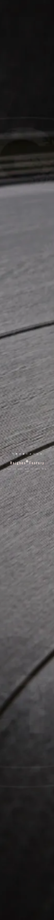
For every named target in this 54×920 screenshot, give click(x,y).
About (14, 469)
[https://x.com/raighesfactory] (34, 454)
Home (9, 469)
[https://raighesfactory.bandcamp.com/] (27, 454)
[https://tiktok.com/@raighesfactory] (30, 454)
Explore (44, 469)
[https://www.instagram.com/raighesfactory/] (20, 454)
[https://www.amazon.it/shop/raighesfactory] (41, 454)
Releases (20, 469)
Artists (26, 469)
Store (31, 469)
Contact (27, 471)
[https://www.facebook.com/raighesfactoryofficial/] (13, 454)
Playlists (37, 469)
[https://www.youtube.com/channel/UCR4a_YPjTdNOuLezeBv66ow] (16, 454)
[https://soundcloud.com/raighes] (37, 454)
